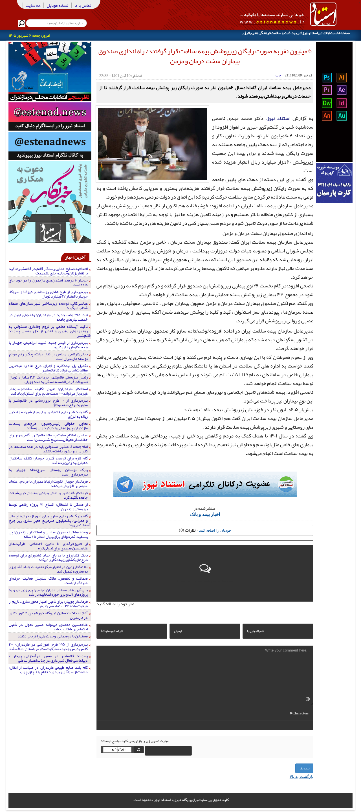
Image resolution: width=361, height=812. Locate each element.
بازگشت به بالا (301, 776)
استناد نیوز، (277, 118)
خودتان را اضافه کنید (215, 530)
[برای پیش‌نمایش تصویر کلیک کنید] (152, 143)
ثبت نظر (304, 768)
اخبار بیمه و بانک (205, 514)
